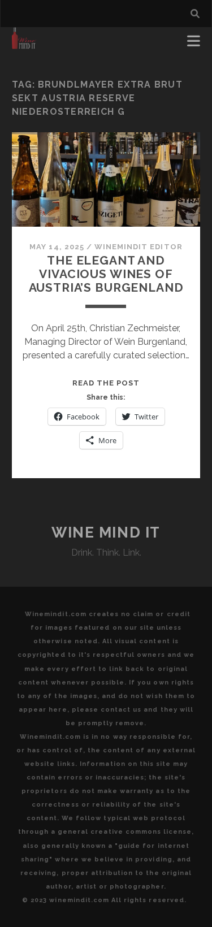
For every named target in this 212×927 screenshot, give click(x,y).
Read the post (106, 383)
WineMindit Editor (138, 246)
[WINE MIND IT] (24, 44)
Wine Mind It (106, 532)
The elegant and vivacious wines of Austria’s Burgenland (106, 273)
